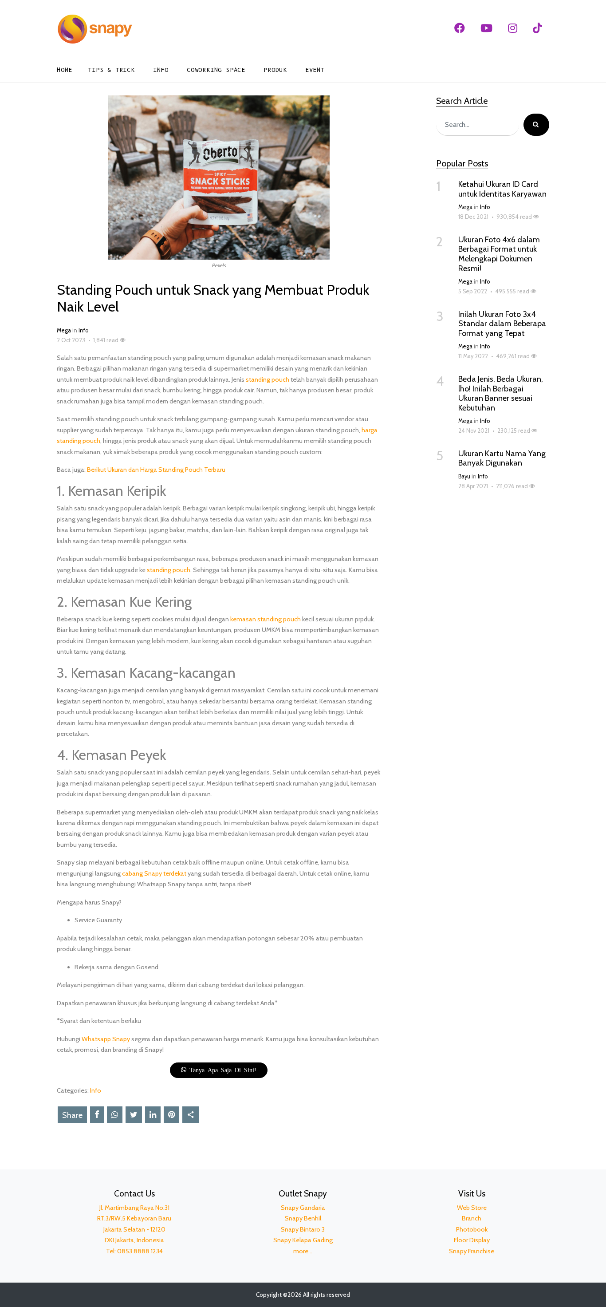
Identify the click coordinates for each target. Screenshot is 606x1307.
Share (72, 1115)
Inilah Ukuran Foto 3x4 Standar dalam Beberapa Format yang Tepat (502, 323)
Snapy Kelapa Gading (303, 1240)
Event (315, 70)
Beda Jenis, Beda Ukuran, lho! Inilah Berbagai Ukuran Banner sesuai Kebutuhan (500, 393)
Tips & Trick (111, 70)
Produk (275, 70)
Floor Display (472, 1240)
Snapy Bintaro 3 (303, 1229)
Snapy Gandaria (303, 1208)
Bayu (464, 476)
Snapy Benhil (303, 1218)
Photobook (472, 1229)
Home (64, 70)
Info (161, 70)
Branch (471, 1218)
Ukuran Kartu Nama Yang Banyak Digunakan (502, 458)
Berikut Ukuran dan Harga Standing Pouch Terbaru (156, 470)
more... (302, 1251)
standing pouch (267, 379)
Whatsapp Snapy (106, 1039)
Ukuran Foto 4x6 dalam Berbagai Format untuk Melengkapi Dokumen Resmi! (499, 254)
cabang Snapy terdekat (154, 873)
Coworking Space (216, 70)
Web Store (472, 1208)
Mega (64, 330)
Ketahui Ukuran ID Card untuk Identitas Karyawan (502, 189)
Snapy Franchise (471, 1251)
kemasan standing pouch (265, 619)
